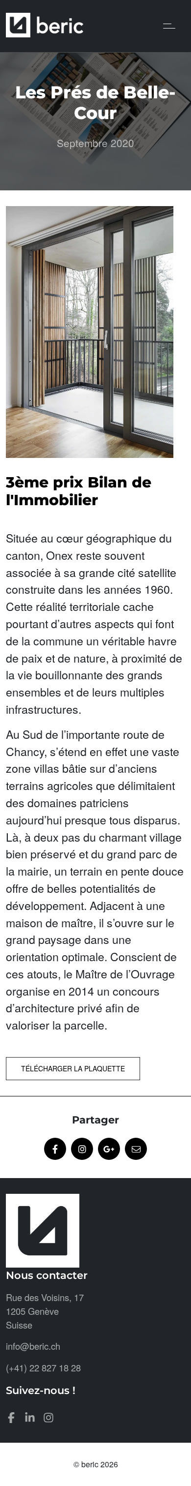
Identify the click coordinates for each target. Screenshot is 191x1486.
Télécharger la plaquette (73, 1068)
